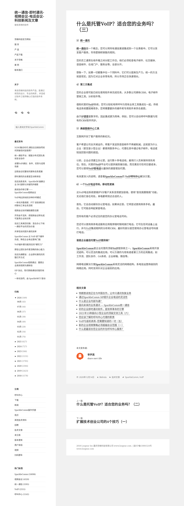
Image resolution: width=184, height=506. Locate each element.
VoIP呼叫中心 (132, 176)
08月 (19, 301)
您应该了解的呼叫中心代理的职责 (97, 317)
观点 (17, 415)
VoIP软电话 (94, 168)
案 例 (17, 64)
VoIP (91, 104)
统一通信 (81, 48)
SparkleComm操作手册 (25, 410)
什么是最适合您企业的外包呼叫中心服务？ (101, 329)
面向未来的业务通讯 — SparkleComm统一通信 (104, 305)
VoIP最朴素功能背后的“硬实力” (29, 244)
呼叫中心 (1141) (22, 494)
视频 (17, 450)
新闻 (17, 405)
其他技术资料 (21, 420)
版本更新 (19, 440)
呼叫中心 (19, 395)
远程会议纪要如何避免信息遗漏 (29, 171)
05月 (19, 316)
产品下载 (19, 54)
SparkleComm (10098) (25, 474)
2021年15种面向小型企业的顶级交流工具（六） (104, 313)
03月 (19, 326)
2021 (19, 361)
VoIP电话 (90, 184)
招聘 (17, 425)
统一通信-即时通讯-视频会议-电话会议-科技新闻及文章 (29, 16)
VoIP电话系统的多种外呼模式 (28, 197)
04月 (19, 321)
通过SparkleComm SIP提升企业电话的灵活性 (103, 297)
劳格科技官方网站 (23, 39)
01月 (19, 336)
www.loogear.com (85, 448)
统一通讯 (85, 40)
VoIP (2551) (20, 489)
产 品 (17, 49)
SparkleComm (113, 176)
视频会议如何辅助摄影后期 (27, 210)
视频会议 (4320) (22, 479)
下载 (17, 400)
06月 (19, 311)
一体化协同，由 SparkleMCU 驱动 (30, 278)
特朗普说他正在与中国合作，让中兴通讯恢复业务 (105, 293)
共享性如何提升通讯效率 (26, 231)
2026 (19, 297)
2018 (19, 375)
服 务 (17, 44)
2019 (19, 370)
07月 (19, 306)
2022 (19, 356)
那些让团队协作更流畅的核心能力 (30, 249)
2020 (19, 366)
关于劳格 (19, 59)
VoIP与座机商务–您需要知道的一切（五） (101, 321)
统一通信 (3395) (22, 484)
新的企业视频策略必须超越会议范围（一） (101, 325)
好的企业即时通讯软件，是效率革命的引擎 (101, 309)
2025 (19, 341)
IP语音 (84, 116)
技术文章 (19, 430)
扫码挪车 (19, 455)
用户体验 (19, 445)
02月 (19, 331)
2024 (19, 346)
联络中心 (90, 128)
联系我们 (19, 70)
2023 (19, 351)
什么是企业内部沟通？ (91, 301)
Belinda (103, 377)
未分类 (18, 435)
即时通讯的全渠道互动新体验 (28, 176)
